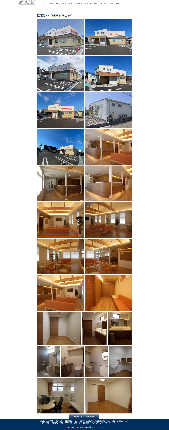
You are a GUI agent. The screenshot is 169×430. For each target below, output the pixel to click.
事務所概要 (86, 423)
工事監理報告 (68, 421)
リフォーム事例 (111, 421)
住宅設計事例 (90, 421)
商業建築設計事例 (100, 421)
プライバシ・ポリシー (111, 423)
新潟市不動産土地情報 (71, 423)
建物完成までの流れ (57, 423)
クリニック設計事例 (79, 421)
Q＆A (81, 423)
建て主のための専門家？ (47, 421)
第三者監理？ (59, 421)
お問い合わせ (99, 423)
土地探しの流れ (44, 423)
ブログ (92, 423)
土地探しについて (122, 421)
